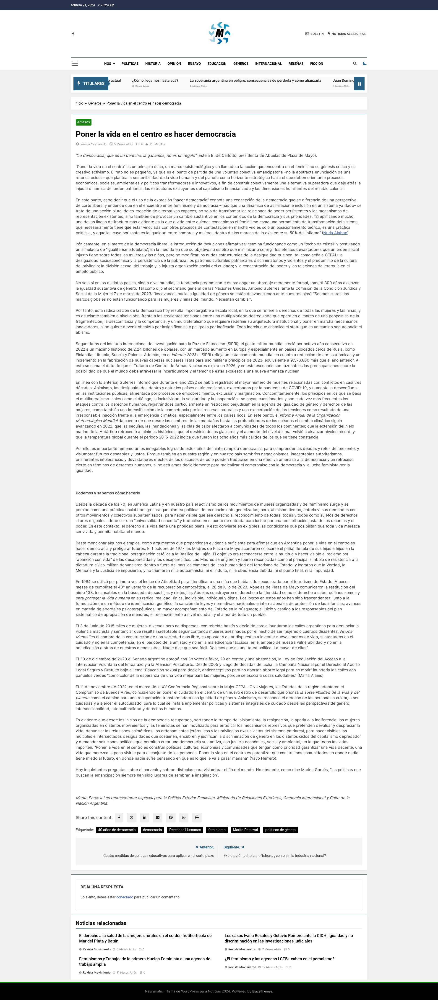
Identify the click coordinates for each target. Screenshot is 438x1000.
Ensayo (194, 64)
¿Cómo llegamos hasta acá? (126, 80)
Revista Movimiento (94, 144)
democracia (152, 830)
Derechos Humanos (185, 830)
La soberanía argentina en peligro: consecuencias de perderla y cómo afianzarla (226, 80)
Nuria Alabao (335, 233)
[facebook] (119, 817)
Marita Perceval (245, 830)
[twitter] (131, 817)
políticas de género (280, 830)
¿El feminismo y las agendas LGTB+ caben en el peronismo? (279, 959)
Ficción (316, 64)
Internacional (268, 64)
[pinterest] (171, 817)
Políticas (130, 64)
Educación (217, 64)
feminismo (217, 830)
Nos (107, 64)
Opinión (174, 64)
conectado (124, 897)
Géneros (240, 64)
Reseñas (296, 64)
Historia (153, 64)
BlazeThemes (262, 991)
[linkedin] (144, 817)
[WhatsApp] (183, 817)
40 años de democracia (117, 830)
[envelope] (157, 817)
